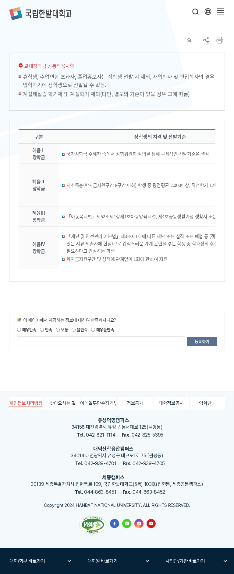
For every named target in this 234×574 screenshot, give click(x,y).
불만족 (81, 329)
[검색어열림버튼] (195, 11)
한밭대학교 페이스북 (114, 523)
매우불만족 (104, 329)
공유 (206, 40)
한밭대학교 (40, 13)
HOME (189, 40)
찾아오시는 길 (63, 403)
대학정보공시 (171, 403)
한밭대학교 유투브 (151, 523)
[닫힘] (207, 11)
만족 (48, 329)
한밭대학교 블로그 (126, 523)
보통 (64, 329)
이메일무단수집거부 (98, 403)
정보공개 (135, 403)
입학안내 (207, 403)
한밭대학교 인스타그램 (139, 523)
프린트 (219, 40)
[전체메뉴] (220, 11)
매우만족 (29, 329)
